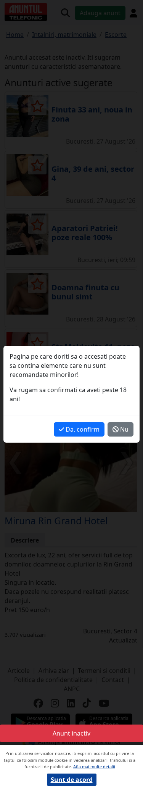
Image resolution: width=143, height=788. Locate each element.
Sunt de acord (72, 779)
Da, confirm (82, 429)
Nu (124, 429)
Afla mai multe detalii (94, 766)
